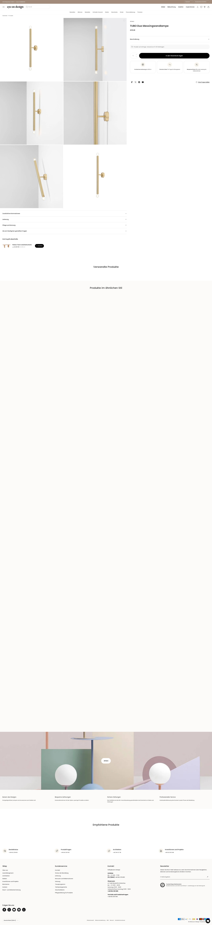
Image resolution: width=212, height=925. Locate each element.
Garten (107, 12)
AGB (107, 920)
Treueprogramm (60, 884)
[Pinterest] (19, 910)
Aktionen (80, 12)
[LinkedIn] (24, 910)
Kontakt (57, 870)
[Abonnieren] (208, 877)
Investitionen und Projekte (10, 881)
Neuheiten (72, 12)
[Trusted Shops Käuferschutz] (162, 885)
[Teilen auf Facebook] (132, 82)
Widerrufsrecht (90, 920)
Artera (132, 21)
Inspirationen (190, 7)
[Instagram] (9, 910)
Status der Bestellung (61, 873)
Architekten (6, 876)
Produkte (11, 15)
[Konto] (197, 7)
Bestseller (87, 12)
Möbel (163, 7)
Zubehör (180, 7)
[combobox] (188, 1)
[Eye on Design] (15, 7)
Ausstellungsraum (7, 873)
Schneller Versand (98, 12)
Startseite (4, 15)
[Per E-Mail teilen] (143, 82)
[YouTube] (14, 910)
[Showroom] (204, 7)
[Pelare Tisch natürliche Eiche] (6, 246)
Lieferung (58, 876)
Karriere (4, 887)
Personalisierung (130, 12)
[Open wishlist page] (201, 7)
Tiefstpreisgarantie (61, 887)
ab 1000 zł (142, 69)
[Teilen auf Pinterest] (139, 82)
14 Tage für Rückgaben (169, 69)
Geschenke (114, 12)
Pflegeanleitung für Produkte (64, 893)
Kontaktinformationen (120, 920)
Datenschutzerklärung (100, 920)
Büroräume (5, 884)
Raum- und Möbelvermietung (11, 890)
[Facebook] (4, 910)
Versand (112, 920)
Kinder (121, 12)
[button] (3, 7)
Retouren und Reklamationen (64, 878)
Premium (140, 12)
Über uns (5, 870)
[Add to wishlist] (124, 20)
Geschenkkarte (59, 890)
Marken (4, 878)
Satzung (57, 881)
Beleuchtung (172, 7)
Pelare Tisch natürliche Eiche (22, 245)
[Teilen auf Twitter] (135, 82)
